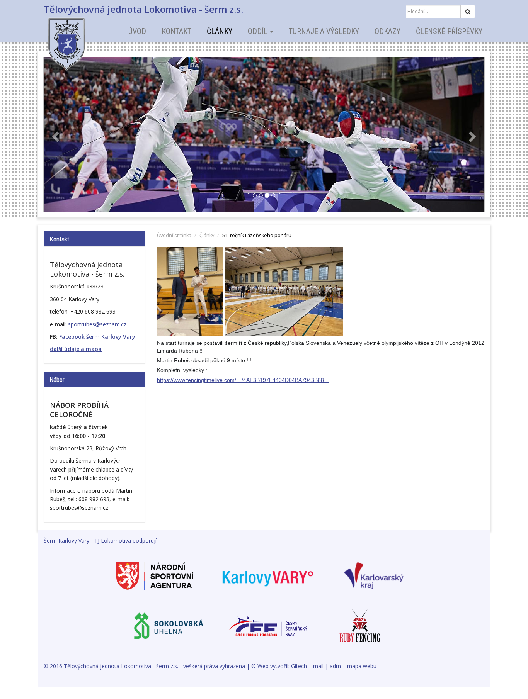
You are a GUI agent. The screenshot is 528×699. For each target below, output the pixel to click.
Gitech (299, 666)
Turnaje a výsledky (324, 31)
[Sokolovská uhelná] (168, 625)
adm (335, 666)
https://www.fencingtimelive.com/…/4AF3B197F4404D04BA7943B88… (243, 380)
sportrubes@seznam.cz (97, 324)
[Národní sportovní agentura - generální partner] (155, 575)
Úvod (137, 31)
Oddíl (258, 31)
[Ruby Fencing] (360, 625)
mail (318, 666)
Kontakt (176, 31)
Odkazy (387, 31)
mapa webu (361, 666)
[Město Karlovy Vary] (268, 575)
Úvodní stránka (174, 235)
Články (219, 31)
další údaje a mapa (76, 349)
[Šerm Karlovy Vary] (80, 39)
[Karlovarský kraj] (373, 575)
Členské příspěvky (449, 31)
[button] (54, 134)
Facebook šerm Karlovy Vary (97, 336)
